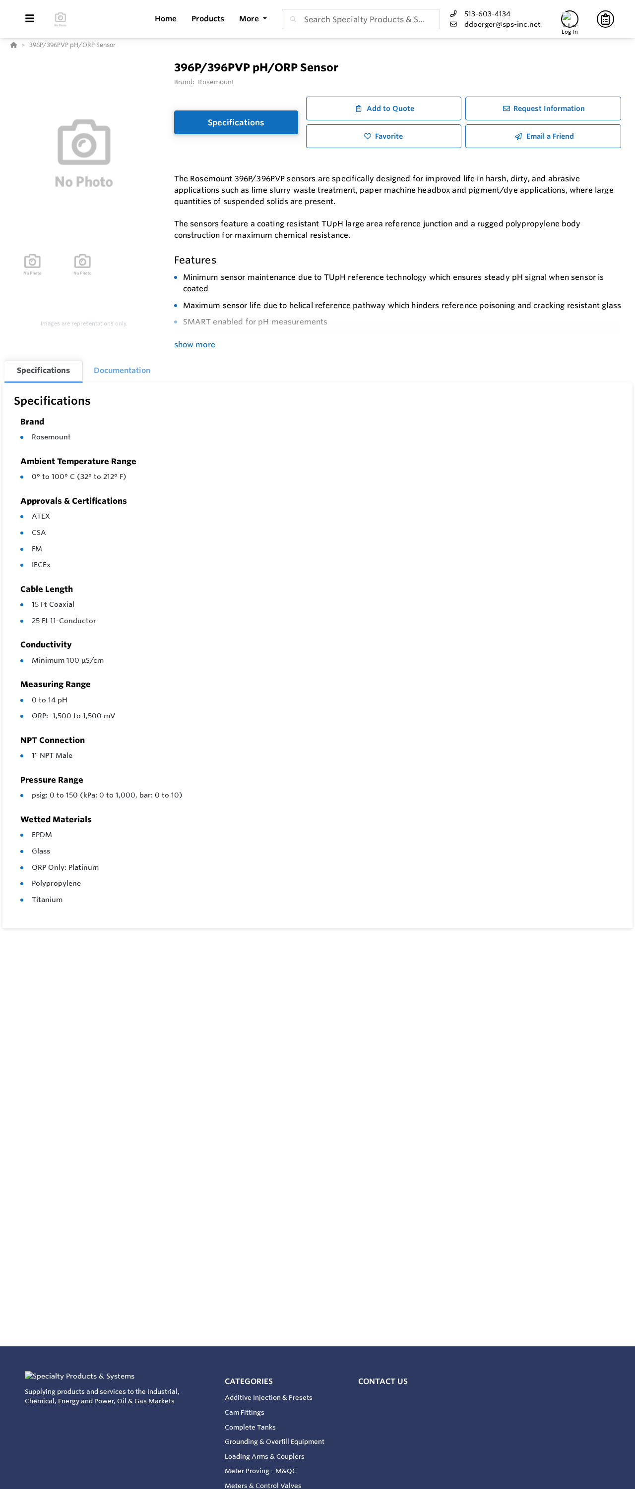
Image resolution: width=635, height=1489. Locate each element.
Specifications (236, 122)
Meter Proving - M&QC (261, 1471)
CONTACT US (383, 1381)
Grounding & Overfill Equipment (274, 1441)
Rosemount (51, 436)
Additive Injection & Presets (269, 1397)
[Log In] (569, 19)
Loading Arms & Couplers (265, 1456)
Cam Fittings (244, 1412)
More (250, 18)
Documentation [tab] (122, 370)
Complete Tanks (250, 1427)
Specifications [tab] (43, 370)
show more (194, 344)
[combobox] (361, 19)
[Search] (291, 19)
